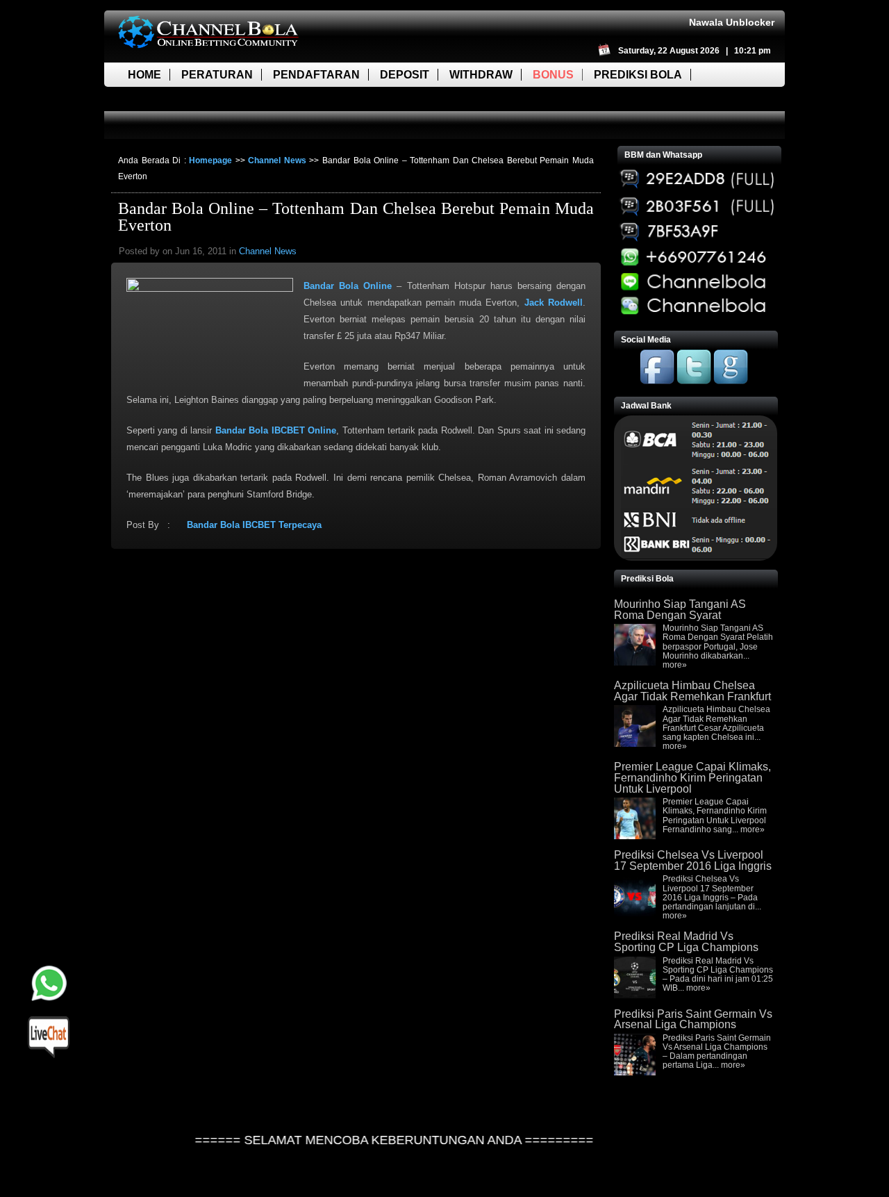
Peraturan (217, 75)
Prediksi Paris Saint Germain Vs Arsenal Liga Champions (693, 1019)
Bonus (553, 75)
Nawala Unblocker (731, 22)
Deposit (404, 75)
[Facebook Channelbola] (657, 381)
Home (144, 75)
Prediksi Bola (638, 75)
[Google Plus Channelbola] (730, 381)
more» (675, 665)
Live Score (162, 99)
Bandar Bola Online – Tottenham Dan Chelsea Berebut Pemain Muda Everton (356, 216)
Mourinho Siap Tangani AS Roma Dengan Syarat (680, 609)
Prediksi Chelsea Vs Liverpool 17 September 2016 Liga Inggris (693, 860)
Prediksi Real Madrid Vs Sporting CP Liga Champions (686, 941)
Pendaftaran (316, 75)
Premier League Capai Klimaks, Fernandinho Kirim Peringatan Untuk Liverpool (692, 777)
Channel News (277, 160)
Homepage (210, 160)
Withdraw (481, 75)
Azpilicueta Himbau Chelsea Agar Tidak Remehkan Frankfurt (692, 690)
